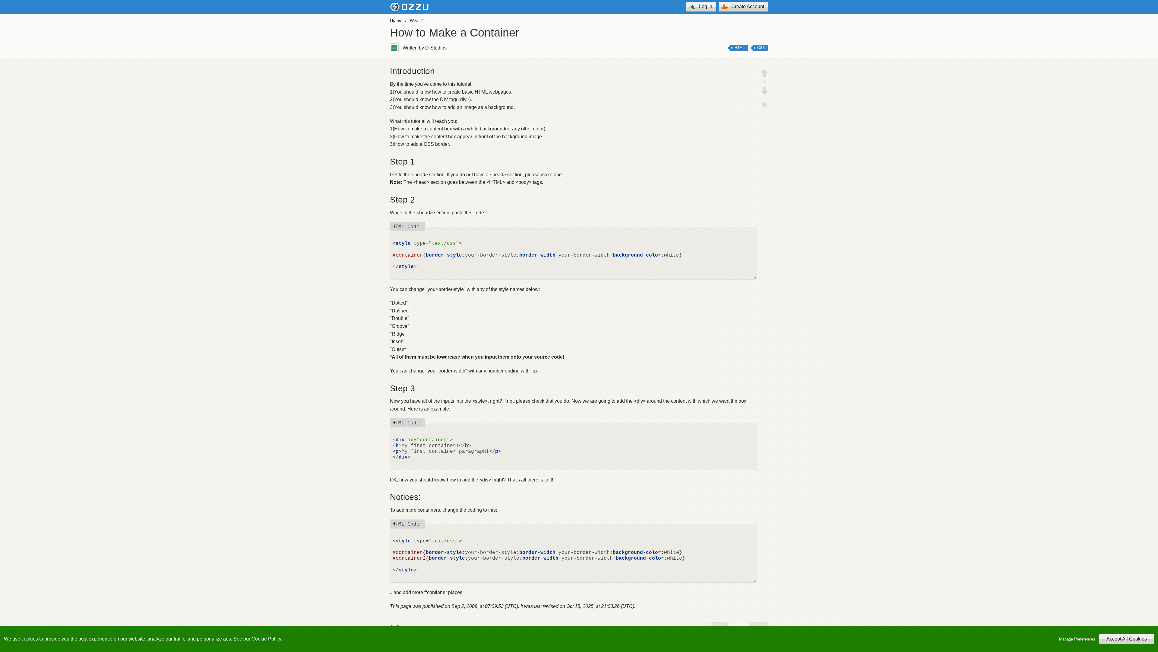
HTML (740, 48)
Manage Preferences (1077, 639)
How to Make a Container (454, 32)
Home (395, 20)
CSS (761, 48)
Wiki (414, 20)
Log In (705, 6)
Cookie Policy (266, 638)
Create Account (747, 6)
